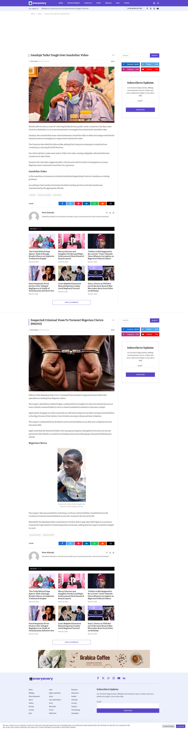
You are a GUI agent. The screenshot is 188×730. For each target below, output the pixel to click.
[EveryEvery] (37, 3)
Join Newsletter (134, 8)
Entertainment (73, 3)
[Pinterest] (21, 142)
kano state (57, 195)
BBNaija (108, 3)
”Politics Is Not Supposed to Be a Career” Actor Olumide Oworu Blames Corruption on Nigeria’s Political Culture (101, 255)
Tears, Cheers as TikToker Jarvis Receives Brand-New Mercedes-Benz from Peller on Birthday (100, 287)
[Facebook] (21, 132)
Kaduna (60, 407)
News (61, 3)
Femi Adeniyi (34, 61)
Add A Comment (71, 302)
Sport (98, 3)
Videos (126, 3)
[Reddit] (21, 147)
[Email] (21, 157)
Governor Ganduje (44, 195)
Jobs (117, 3)
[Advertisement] (94, 33)
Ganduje (50, 129)
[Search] (154, 3)
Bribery (32, 195)
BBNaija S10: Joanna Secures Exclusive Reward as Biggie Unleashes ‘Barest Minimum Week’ (66, 8)
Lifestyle (88, 3)
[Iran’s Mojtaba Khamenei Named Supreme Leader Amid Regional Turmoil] (71, 273)
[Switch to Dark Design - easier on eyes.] (158, 3)
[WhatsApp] (21, 152)
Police (57, 395)
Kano (63, 165)
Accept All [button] (180, 726)
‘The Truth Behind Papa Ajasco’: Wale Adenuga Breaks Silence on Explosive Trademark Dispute (41, 255)
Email (140, 101)
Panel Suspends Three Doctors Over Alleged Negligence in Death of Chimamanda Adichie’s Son (41, 287)
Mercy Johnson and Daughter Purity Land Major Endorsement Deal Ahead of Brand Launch (71, 255)
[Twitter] (21, 137)
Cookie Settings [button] (168, 726)
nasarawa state (35, 535)
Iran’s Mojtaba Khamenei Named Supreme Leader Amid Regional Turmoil (69, 286)
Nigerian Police (48, 535)
